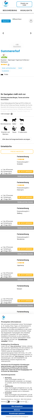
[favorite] (30, 20)
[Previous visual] (3, 33)
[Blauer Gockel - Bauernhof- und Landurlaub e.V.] (5, 4)
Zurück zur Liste (24, 4)
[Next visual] (30, 33)
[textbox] (17, 105)
